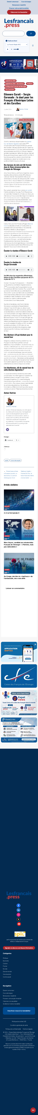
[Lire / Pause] (8, 49)
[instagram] (18, 915)
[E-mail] (7, 429)
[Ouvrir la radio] (33, 1110)
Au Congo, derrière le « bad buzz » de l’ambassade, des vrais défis (18, 577)
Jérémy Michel (24, 109)
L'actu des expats (15, 460)
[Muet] (12, 49)
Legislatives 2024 (10, 80)
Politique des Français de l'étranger (15, 86)
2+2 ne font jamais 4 (11, 513)
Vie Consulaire (9, 89)
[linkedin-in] (18, 910)
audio (6, 460)
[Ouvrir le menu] (33, 45)
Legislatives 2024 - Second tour (14, 83)
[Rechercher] (31, 33)
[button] (11, 213)
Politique (29, 83)
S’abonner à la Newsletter (19, 12)
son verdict (28, 190)
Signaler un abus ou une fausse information (19, 948)
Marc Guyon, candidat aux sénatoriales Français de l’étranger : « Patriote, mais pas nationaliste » (18, 545)
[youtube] (19, 924)
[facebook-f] (18, 905)
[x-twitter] (18, 919)
